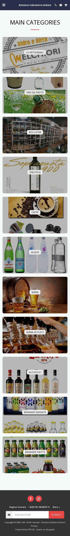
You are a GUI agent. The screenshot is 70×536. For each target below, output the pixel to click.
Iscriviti (56, 514)
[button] (4, 4)
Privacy (34, 526)
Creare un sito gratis (45, 529)
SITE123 (30, 529)
